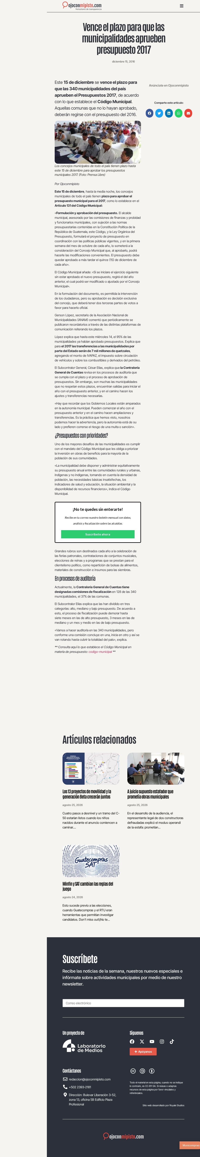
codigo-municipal (100, 652)
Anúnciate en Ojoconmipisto (169, 85)
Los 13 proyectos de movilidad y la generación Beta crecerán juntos (86, 793)
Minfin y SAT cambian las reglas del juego (87, 886)
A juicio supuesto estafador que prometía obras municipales (150, 793)
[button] (150, 113)
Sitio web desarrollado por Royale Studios (163, 1105)
